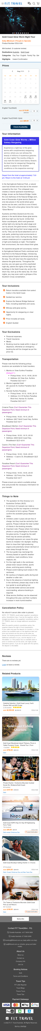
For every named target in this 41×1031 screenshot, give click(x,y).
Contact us (20, 958)
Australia (16, 52)
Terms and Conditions (20, 976)
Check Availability (20, 127)
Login (4, 664)
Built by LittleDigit (20, 1026)
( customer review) (19, 48)
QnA (20, 973)
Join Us (20, 964)
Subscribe (20, 919)
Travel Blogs (20, 988)
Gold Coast (25, 52)
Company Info (20, 961)
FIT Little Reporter (20, 985)
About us (20, 955)
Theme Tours (20, 991)
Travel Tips (20, 994)
